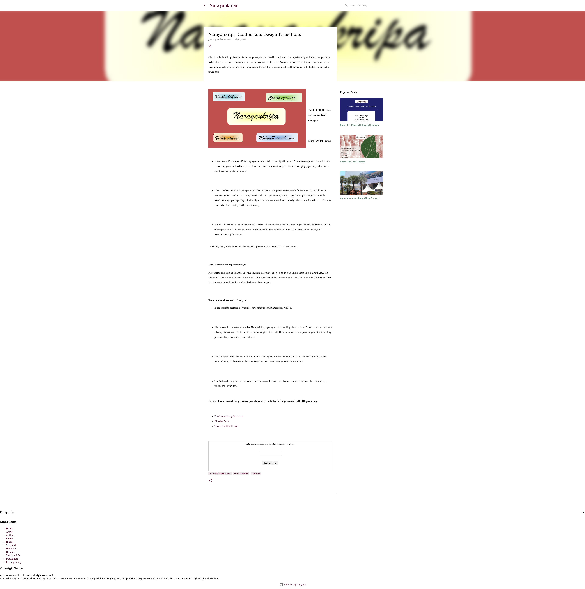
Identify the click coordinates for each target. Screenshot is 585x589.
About (9, 532)
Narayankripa (223, 5)
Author (10, 535)
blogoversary (241, 473)
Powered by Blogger (294, 584)
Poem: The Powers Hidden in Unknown (359, 125)
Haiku (9, 542)
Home (9, 528)
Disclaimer (12, 559)
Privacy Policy (13, 562)
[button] (210, 46)
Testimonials (13, 555)
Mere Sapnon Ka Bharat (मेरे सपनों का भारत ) (359, 198)
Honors (10, 552)
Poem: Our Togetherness (352, 161)
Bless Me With (221, 421)
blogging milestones (220, 473)
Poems (9, 538)
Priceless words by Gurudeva (228, 416)
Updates (256, 473)
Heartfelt (11, 549)
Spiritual (11, 545)
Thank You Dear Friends (226, 425)
